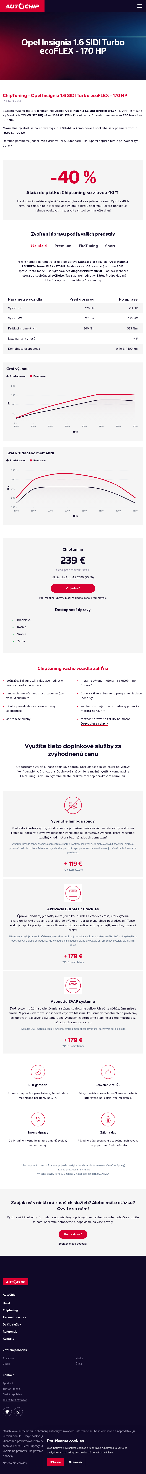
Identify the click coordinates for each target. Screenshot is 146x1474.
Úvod (6, 1303)
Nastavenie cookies (15, 1463)
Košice (79, 1358)
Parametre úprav (14, 1317)
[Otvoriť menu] (140, 6)
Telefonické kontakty (15, 1399)
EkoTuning (88, 245)
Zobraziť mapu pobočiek (73, 1243)
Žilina (79, 1363)
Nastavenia (75, 1462)
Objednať (73, 588)
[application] (73, 407)
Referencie (10, 1331)
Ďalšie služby (12, 1324)
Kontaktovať (73, 1234)
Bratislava (8, 1358)
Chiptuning (10, 1310)
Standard (39, 245)
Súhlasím (55, 1462)
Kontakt (8, 1338)
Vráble (6, 1363)
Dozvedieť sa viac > (94, 723)
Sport (110, 245)
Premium (63, 245)
